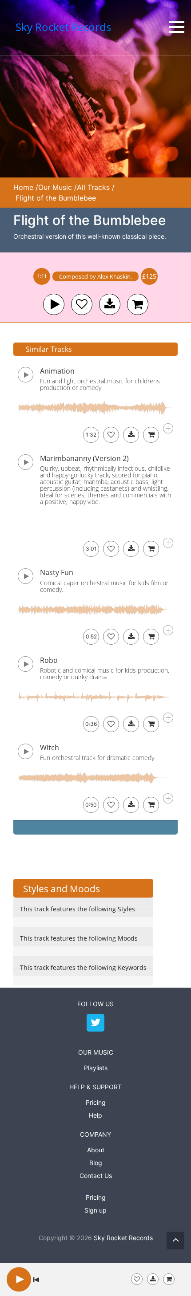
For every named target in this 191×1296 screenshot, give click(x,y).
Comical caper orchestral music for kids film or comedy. (104, 586)
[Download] (131, 435)
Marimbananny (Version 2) (84, 458)
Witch (49, 747)
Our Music (55, 187)
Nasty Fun (56, 572)
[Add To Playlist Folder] (137, 1279)
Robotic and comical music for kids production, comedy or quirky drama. (104, 673)
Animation (57, 371)
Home (23, 187)
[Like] (81, 304)
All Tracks (93, 187)
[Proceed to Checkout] (169, 1279)
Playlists (95, 1067)
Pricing (96, 1102)
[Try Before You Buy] (153, 1279)
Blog (95, 1162)
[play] (53, 304)
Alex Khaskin (114, 276)
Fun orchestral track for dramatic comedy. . (99, 757)
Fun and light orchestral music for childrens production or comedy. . (100, 384)
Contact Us (96, 1175)
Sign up (95, 1210)
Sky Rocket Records (123, 1237)
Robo (49, 660)
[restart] (36, 1279)
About (95, 1150)
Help (95, 1115)
